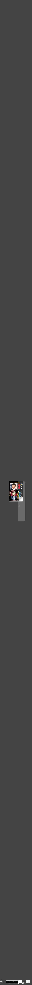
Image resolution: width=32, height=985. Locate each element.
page (28, 981)
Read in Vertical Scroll (12, 981)
